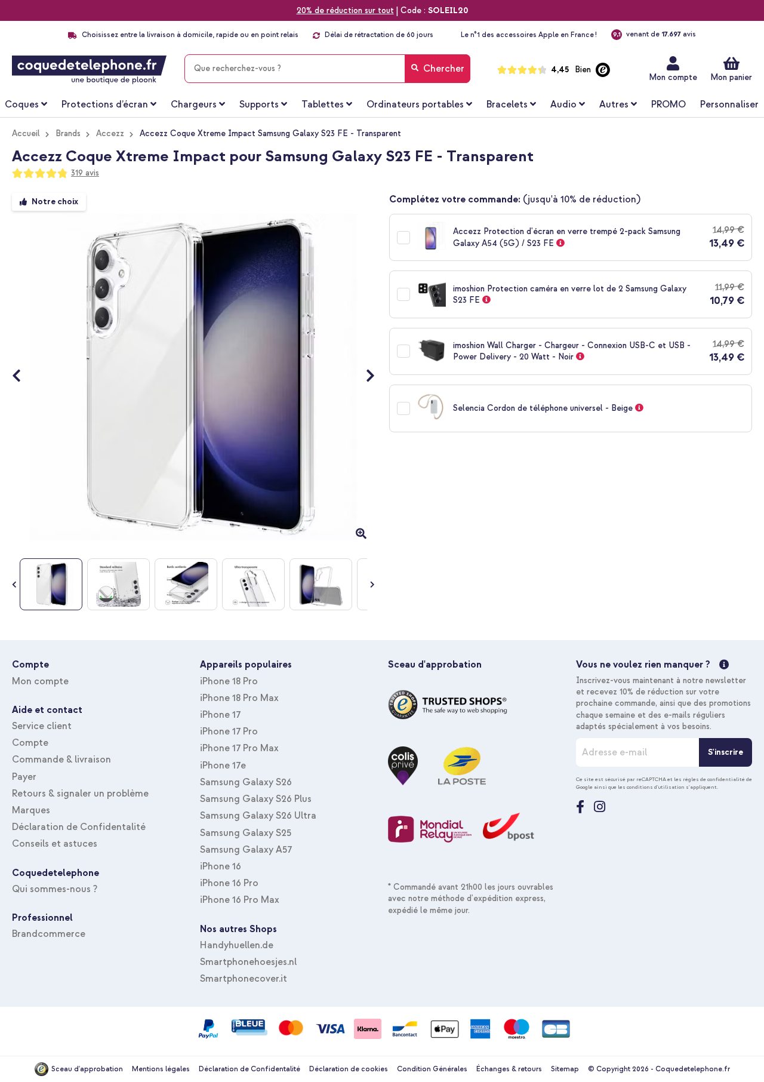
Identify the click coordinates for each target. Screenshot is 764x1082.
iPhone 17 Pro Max (239, 748)
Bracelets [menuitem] (507, 104)
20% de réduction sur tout (345, 10)
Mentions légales (161, 1069)
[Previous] (22, 377)
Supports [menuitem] (259, 104)
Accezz (110, 133)
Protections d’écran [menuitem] (104, 104)
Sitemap (565, 1069)
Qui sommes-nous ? (54, 889)
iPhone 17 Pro (229, 731)
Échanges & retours (509, 1069)
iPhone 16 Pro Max (239, 900)
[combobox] (327, 68)
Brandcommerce (48, 934)
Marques (31, 810)
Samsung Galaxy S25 (245, 833)
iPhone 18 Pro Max (239, 698)
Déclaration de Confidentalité (79, 827)
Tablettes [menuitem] (322, 104)
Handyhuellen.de (236, 945)
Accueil (26, 133)
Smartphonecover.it (243, 979)
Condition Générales (432, 1069)
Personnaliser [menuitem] (729, 104)
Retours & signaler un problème (80, 794)
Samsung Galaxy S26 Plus (256, 799)
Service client (42, 726)
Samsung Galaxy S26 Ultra (258, 816)
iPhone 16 (220, 866)
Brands (68, 133)
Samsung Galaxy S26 (246, 782)
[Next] (364, 377)
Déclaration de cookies (348, 1069)
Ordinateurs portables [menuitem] (415, 104)
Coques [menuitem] (22, 104)
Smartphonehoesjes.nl (248, 962)
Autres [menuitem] (614, 104)
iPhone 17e (223, 765)
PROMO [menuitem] (668, 104)
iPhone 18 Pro (229, 681)
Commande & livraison (61, 760)
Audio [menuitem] (563, 104)
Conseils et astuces (54, 844)
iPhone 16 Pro (229, 883)
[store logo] (89, 70)
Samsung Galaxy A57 (246, 850)
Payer (24, 777)
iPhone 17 (220, 715)
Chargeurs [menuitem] (194, 104)
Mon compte (673, 77)
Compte (30, 743)
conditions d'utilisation (656, 787)
